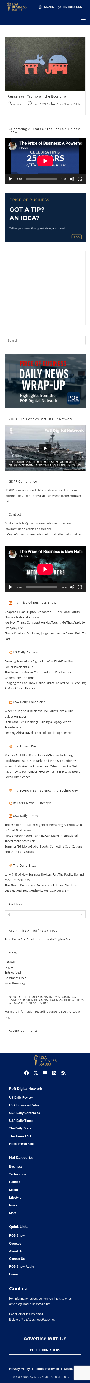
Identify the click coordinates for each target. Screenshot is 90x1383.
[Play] (10, 179)
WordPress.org (15, 983)
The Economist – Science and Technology (45, 790)
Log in (9, 967)
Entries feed (13, 972)
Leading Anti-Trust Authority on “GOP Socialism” (37, 890)
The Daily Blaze (25, 865)
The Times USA (24, 746)
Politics (77, 104)
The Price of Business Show (34, 602)
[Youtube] (45, 1072)
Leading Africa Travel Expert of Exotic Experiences (38, 733)
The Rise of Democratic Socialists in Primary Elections (41, 885)
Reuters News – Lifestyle (32, 803)
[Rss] (63, 1072)
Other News (63, 104)
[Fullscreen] (79, 179)
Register (10, 961)
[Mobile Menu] (83, 19)
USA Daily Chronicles (29, 702)
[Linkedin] (54, 1072)
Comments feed (16, 978)
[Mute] (72, 179)
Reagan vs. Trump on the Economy (37, 96)
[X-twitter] (35, 1072)
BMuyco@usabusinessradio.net (26, 534)
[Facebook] (26, 1072)
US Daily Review (25, 652)
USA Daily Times (25, 816)
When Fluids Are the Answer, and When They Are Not (41, 766)
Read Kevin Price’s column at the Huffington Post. (39, 939)
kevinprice (18, 104)
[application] (45, 161)
